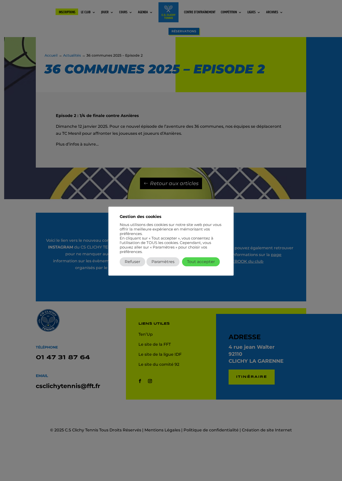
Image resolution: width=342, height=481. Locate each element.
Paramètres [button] (163, 261)
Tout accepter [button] (201, 261)
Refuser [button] (132, 261)
